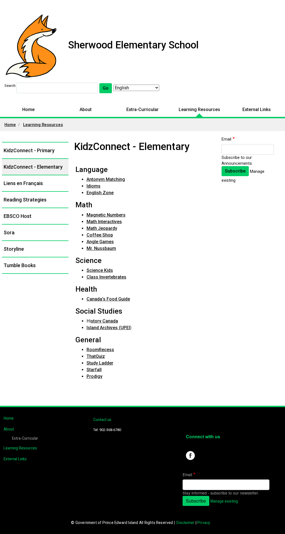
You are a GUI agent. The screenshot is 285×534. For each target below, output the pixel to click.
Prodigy (94, 376)
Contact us (102, 419)
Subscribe (235, 171)
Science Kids (100, 270)
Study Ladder (100, 363)
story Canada (104, 321)
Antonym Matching (106, 179)
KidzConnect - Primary (29, 150)
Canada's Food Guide (108, 299)
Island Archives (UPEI (108, 327)
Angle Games (100, 241)
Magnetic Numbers (106, 215)
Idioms (93, 186)
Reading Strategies (25, 200)
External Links (256, 109)
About (86, 109)
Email (226, 139)
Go (106, 88)
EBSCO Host (17, 216)
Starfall (94, 369)
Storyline (14, 249)
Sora (9, 232)
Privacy (203, 522)
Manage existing (224, 501)
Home (28, 109)
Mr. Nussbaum (101, 248)
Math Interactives (104, 221)
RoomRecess (100, 349)
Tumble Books (20, 265)
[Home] (31, 46)
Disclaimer (185, 522)
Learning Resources (199, 109)
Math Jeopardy (102, 228)
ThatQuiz (96, 356)
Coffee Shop (100, 235)
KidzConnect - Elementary (33, 167)
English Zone (100, 192)
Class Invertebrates (106, 277)
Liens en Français (23, 183)
